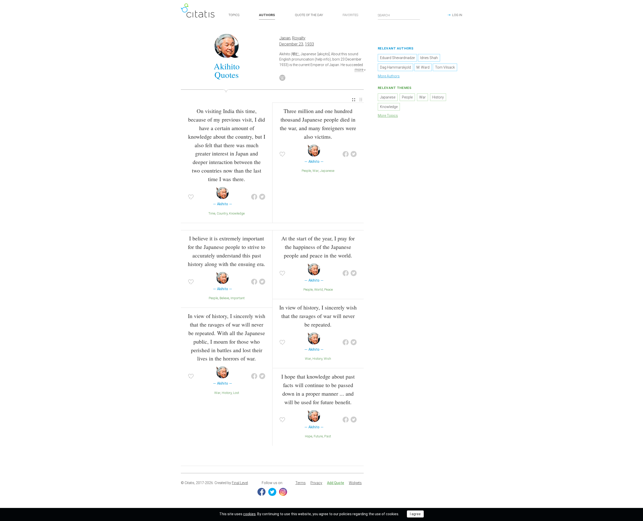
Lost (236, 393)
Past (327, 436)
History (227, 393)
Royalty (298, 38)
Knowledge (237, 213)
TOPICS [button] (234, 15)
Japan (284, 38)
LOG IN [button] (457, 15)
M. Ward (423, 67)
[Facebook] (261, 492)
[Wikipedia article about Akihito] (282, 78)
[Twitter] (272, 492)
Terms (300, 483)
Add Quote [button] (335, 483)
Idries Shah (429, 58)
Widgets (355, 483)
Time (211, 213)
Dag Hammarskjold (395, 67)
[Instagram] (283, 492)
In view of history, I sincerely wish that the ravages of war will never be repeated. (318, 316)
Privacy (316, 483)
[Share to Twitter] (262, 197)
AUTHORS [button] (267, 15)
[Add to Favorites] (191, 197)
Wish (327, 358)
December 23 (291, 44)
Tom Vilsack (445, 67)
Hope (308, 436)
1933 (309, 44)
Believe (224, 298)
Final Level (240, 483)
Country (222, 213)
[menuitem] (354, 100)
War (315, 171)
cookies (249, 514)
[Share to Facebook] (254, 197)
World (318, 289)
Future (318, 436)
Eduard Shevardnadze (397, 58)
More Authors (389, 76)
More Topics (388, 116)
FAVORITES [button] (350, 15)
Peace (328, 289)
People (306, 171)
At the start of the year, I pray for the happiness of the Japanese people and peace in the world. (318, 247)
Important (238, 298)
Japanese (327, 171)
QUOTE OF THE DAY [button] (309, 15)
